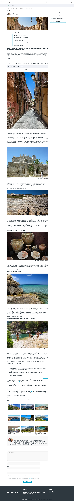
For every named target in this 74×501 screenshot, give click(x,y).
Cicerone (16, 57)
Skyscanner (45, 377)
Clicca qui (21, 402)
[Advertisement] (58, 35)
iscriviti (30, 478)
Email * (8, 466)
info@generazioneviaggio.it (32, 496)
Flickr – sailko (46, 178)
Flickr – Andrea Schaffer (44, 215)
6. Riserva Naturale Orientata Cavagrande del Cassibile (24, 42)
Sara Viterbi (13, 13)
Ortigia (33, 391)
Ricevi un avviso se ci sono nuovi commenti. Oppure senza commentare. (24, 478)
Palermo (17, 384)
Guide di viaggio (69, 2)
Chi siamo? (41, 499)
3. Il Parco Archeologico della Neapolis (21, 37)
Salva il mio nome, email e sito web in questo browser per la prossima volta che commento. (25, 475)
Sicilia (13, 5)
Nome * (8, 461)
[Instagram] (53, 492)
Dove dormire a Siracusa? (19, 45)
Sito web (9, 471)
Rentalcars (22, 381)
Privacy (51, 499)
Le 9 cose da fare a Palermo (18, 66)
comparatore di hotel (38, 397)
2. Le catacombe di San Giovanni (20, 35)
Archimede (29, 55)
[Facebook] (50, 492)
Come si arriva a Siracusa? (19, 43)
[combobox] (35, 2)
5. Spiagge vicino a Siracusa (19, 40)
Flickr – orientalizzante (44, 260)
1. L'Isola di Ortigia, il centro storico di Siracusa (22, 34)
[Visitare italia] (9, 5)
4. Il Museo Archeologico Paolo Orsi (20, 38)
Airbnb (9, 400)
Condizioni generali (46, 499)
